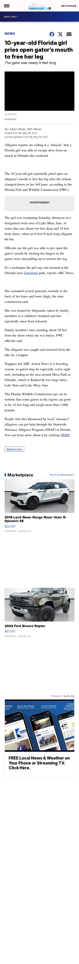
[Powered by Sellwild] (68, 696)
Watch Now (68, 6)
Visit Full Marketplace (61, 475)
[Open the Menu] (6, 6)
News (10, 33)
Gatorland (31, 272)
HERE (65, 435)
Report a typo (14, 449)
